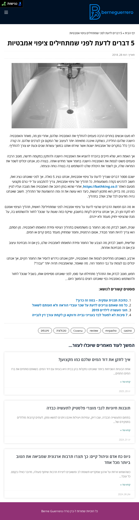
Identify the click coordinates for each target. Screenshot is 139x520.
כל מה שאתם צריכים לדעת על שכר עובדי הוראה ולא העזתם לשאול (79, 305)
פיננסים (45, 330)
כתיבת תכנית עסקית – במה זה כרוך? (101, 300)
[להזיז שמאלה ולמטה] (3, 5)
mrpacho (111, 330)
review (94, 330)
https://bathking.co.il (100, 186)
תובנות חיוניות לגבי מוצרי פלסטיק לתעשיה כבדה (88, 408)
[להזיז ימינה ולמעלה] (5, 3)
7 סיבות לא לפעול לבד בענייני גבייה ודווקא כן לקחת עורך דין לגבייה (79, 315)
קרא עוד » (125, 381)
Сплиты (78, 330)
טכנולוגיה (61, 330)
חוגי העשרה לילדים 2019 (109, 310)
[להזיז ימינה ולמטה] (5, 5)
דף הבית (130, 33)
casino (128, 330)
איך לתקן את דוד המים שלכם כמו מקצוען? (94, 359)
